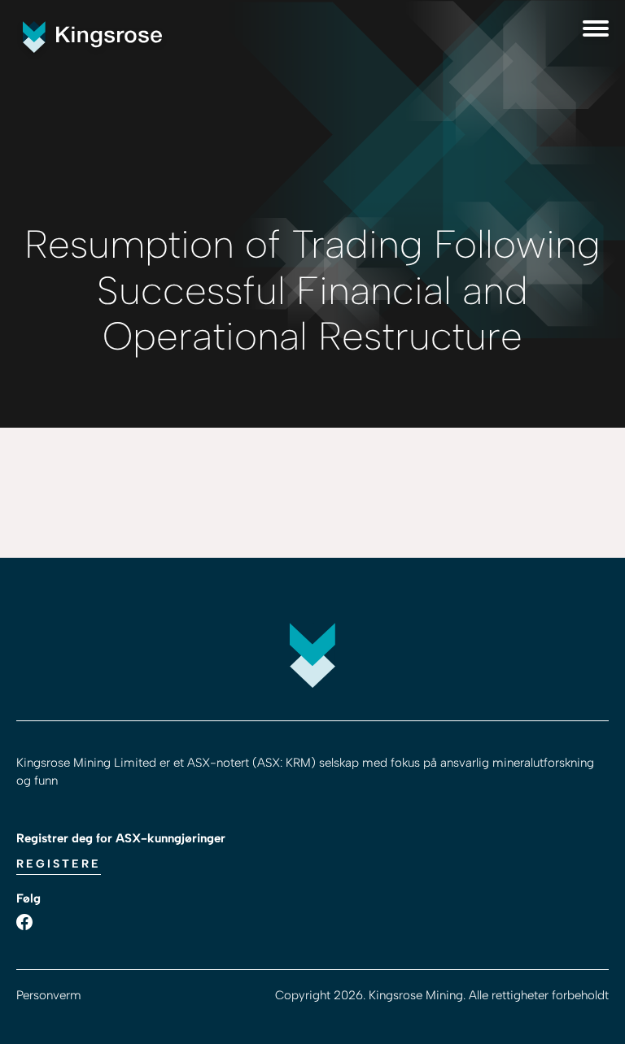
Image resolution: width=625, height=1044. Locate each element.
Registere (58, 864)
